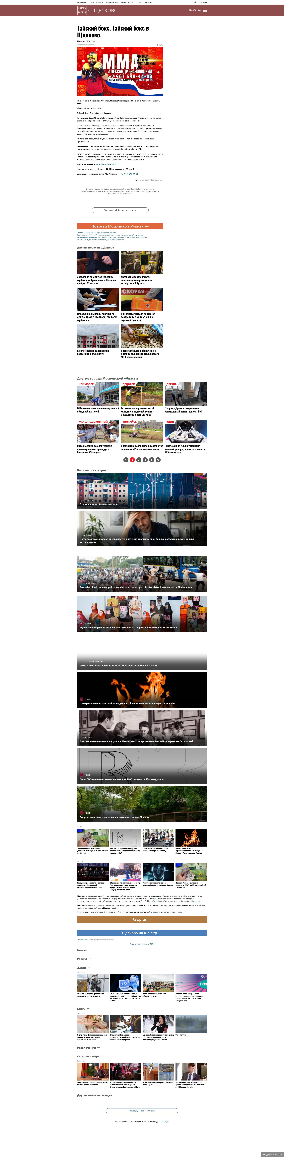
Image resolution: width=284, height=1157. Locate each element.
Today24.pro (81, 1061)
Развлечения (86, 1047)
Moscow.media (97, 2)
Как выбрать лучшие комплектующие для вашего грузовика (100, 240)
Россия (82, 959)
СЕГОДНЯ (165, 1121)
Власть (82, 950)
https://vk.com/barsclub (106, 164)
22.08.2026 (194, 10)
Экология (148, 2)
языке (155, 912)
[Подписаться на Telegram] (194, 2)
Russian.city (82, 2)
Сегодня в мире (88, 1056)
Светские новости (81, 939)
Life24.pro (81, 972)
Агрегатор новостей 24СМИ (142, 944)
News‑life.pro (112, 2)
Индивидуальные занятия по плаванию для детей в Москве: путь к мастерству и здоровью (112, 237)
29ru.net (80, 861)
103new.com (194, 901)
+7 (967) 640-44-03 (129, 174)
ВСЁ (128, 1121)
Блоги (81, 1008)
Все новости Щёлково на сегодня (120, 210)
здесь (179, 912)
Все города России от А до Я (142, 1110)
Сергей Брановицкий (85, 44)
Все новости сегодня (91, 470)
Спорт (138, 2)
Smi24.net (81, 827)
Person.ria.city (127, 2)
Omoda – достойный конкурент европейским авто (96, 232)
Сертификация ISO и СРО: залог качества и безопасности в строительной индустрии (110, 235)
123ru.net (203, 2)
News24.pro (81, 1013)
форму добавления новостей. (142, 189)
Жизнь (82, 967)
